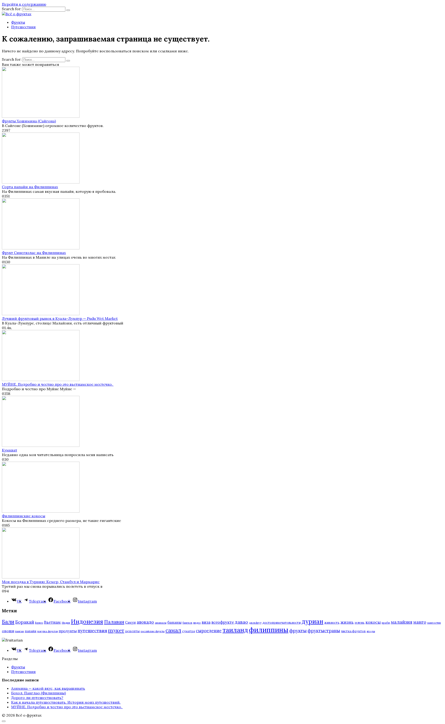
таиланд (235, 630)
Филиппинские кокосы (23, 516)
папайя (30, 631)
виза (206, 622)
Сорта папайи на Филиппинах (30, 186)
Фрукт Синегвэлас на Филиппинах (34, 252)
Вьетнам (52, 622)
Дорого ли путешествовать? (37, 697)
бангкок (187, 622)
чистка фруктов (353, 631)
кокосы (373, 622)
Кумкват (9, 450)
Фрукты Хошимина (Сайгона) (29, 121)
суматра (188, 631)
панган (19, 631)
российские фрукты (153, 631)
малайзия (401, 622)
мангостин (434, 622)
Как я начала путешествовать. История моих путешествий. (66, 702)
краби (386, 622)
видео (197, 622)
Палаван (114, 622)
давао (241, 622)
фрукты (298, 630)
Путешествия (23, 27)
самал (173, 630)
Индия (66, 622)
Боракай (24, 622)
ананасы (160, 622)
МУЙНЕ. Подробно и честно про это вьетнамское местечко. (58, 384)
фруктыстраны (324, 630)
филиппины (268, 629)
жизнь (347, 622)
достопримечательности (281, 623)
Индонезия (87, 621)
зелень (360, 623)
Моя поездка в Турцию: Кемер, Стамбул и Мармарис (51, 581)
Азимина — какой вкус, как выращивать (48, 688)
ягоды (371, 631)
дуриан (312, 621)
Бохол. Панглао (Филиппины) (38, 693)
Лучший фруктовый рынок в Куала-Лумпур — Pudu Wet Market (60, 318)
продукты (68, 631)
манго (419, 622)
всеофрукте (222, 622)
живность (332, 623)
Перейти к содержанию (24, 4)
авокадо (145, 622)
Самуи (130, 622)
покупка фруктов (47, 631)
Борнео (39, 622)
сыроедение (209, 630)
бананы (174, 622)
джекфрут (255, 622)
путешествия (92, 630)
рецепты (132, 631)
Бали (8, 622)
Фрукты (18, 22)
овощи (8, 631)
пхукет (116, 630)
